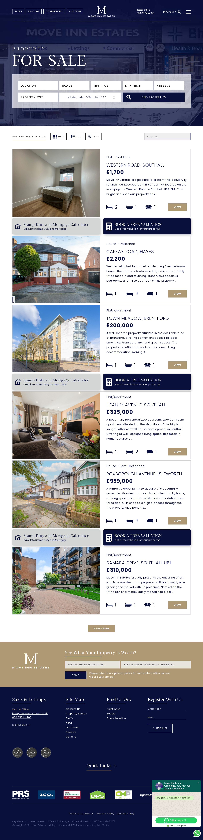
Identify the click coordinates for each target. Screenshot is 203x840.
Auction (75, 11)
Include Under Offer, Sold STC (86, 97)
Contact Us (73, 709)
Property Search (76, 713)
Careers (71, 736)
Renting (33, 11)
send (75, 675)
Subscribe (160, 728)
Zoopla (111, 713)
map (96, 136)
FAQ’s (69, 718)
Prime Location (116, 718)
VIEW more (101, 628)
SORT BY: (153, 136)
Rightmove (114, 709)
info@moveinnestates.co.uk (30, 713)
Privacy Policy (105, 813)
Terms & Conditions (81, 813)
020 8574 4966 (145, 13)
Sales (18, 11)
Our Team (72, 727)
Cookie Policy (126, 813)
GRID (61, 136)
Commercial (54, 11)
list (79, 136)
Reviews (71, 732)
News (69, 723)
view (177, 207)
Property (169, 12)
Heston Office (143, 10)
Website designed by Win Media (91, 825)
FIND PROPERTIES (153, 97)
